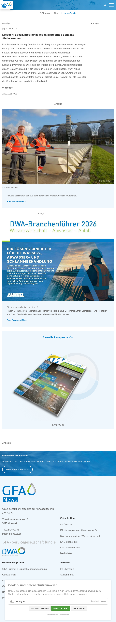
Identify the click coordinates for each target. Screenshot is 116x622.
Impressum (64, 615)
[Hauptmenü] (110, 5)
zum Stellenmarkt (15, 201)
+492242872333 (10, 529)
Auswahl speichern (40, 608)
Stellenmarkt (67, 574)
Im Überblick (67, 524)
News (57, 13)
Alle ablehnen (79, 608)
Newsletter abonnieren (17, 469)
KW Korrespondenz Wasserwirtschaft (80, 536)
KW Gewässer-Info (70, 547)
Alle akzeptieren (60, 608)
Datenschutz (52, 615)
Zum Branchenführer (17, 320)
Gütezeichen (9, 574)
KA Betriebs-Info (69, 542)
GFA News (45, 13)
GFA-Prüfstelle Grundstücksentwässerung (24, 569)
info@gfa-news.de (11, 533)
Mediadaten (66, 553)
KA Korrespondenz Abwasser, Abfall (79, 530)
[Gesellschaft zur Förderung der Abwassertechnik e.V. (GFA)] (6, 5)
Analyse (20, 601)
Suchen (105, 5)
